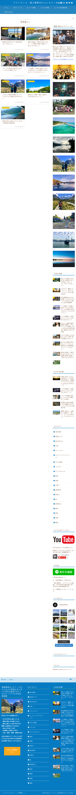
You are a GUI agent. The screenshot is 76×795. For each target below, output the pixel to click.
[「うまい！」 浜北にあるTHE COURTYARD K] (56, 635)
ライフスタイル (60, 471)
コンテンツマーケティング (63, 456)
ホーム (6, 8)
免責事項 (20, 792)
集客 (56, 522)
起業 (56, 518)
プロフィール (17, 8)
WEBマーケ (59, 436)
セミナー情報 (31, 8)
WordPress (59, 441)
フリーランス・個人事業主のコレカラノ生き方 (38, 2)
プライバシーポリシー (9, 792)
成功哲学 (58, 490)
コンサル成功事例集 (60, 8)
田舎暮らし (58, 504)
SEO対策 (58, 432)
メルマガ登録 (44, 8)
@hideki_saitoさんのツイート (62, 669)
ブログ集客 (58, 462)
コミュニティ (59, 450)
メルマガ (58, 466)
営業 (56, 480)
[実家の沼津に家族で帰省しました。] (63, 635)
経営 (56, 508)
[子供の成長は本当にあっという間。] (71, 620)
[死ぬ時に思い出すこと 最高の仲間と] (56, 612)
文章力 (57, 494)
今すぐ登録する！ (12, 751)
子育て (57, 485)
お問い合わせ (8, 12)
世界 (56, 476)
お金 (56, 445)
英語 (56, 513)
